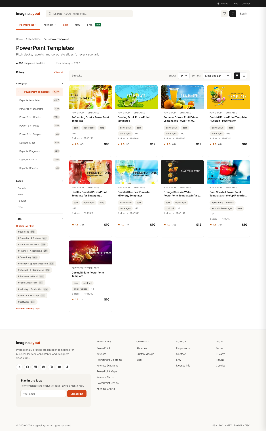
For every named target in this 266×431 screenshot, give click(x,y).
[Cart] (232, 13)
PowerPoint (26, 24)
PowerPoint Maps (107, 371)
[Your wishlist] (224, 13)
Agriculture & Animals (223, 202)
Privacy (220, 353)
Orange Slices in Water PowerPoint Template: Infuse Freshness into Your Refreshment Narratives (181, 193)
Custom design (145, 353)
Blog (139, 359)
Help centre (183, 348)
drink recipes (80, 288)
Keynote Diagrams (107, 365)
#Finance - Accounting (32, 250)
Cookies (220, 365)
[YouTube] (59, 367)
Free (93, 24)
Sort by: (196, 75)
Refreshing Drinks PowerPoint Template (90, 119)
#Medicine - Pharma (31, 244)
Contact (246, 3)
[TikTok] (67, 367)
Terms (219, 348)
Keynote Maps (105, 377)
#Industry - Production (33, 289)
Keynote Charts (106, 388)
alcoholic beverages (222, 208)
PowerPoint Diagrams (109, 359)
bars (76, 127)
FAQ (178, 359)
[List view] (243, 75)
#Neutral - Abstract (31, 295)
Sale (65, 24)
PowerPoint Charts (108, 382)
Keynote (48, 24)
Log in (243, 13)
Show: (172, 75)
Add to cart (90, 152)
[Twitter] (19, 367)
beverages (88, 127)
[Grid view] (237, 75)
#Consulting (27, 257)
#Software (26, 302)
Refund (220, 359)
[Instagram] (51, 367)
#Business (26, 231)
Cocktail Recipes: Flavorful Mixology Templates (134, 193)
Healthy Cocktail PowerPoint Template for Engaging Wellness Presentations (89, 193)
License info (183, 365)
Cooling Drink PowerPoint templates (134, 119)
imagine (28, 13)
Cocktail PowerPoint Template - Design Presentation (228, 119)
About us (141, 348)
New (77, 24)
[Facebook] (27, 367)
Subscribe (77, 393)
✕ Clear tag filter (25, 226)
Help (235, 3)
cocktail (170, 208)
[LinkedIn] (35, 367)
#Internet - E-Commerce (33, 270)
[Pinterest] (43, 367)
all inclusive (126, 127)
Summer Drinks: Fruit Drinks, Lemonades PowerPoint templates (181, 119)
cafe (102, 127)
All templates (33, 39)
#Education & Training (32, 238)
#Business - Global (30, 276)
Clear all (58, 72)
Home (19, 39)
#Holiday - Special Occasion (35, 263)
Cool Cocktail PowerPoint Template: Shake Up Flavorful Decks (227, 193)
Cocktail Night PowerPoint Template (88, 274)
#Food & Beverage (30, 282)
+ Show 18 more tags (28, 308)
